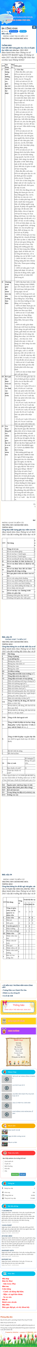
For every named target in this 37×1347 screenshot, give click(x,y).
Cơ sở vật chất (8, 996)
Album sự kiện (12, 1142)
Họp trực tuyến (18, 1049)
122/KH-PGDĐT (7, 1225)
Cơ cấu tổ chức (18, 1053)
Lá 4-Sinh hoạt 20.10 (18, 1085)
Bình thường (8, 1166)
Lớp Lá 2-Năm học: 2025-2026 (21, 1103)
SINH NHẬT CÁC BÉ (14, 1130)
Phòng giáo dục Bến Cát (18, 1057)
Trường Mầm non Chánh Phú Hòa (14, 990)
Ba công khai (18, 1047)
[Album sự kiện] (5, 1143)
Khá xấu (7, 1168)
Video (18, 1055)
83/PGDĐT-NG (6, 1259)
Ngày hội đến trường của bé (16, 1136)
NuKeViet (15, 1332)
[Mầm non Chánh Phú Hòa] (18, 8)
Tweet (24, 31)
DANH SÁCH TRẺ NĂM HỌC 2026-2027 (18, 1009)
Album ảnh (18, 1051)
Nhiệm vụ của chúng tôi (11, 993)
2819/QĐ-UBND (7, 1236)
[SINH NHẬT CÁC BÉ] (5, 1131)
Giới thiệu (18, 1043)
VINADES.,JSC (31, 1332)
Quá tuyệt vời (9, 1161)
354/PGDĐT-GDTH (8, 1250)
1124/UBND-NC (7, 1211)
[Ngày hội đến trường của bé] (5, 1137)
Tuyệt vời (7, 1164)
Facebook (14, 31)
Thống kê (18, 1045)
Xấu (6, 1171)
